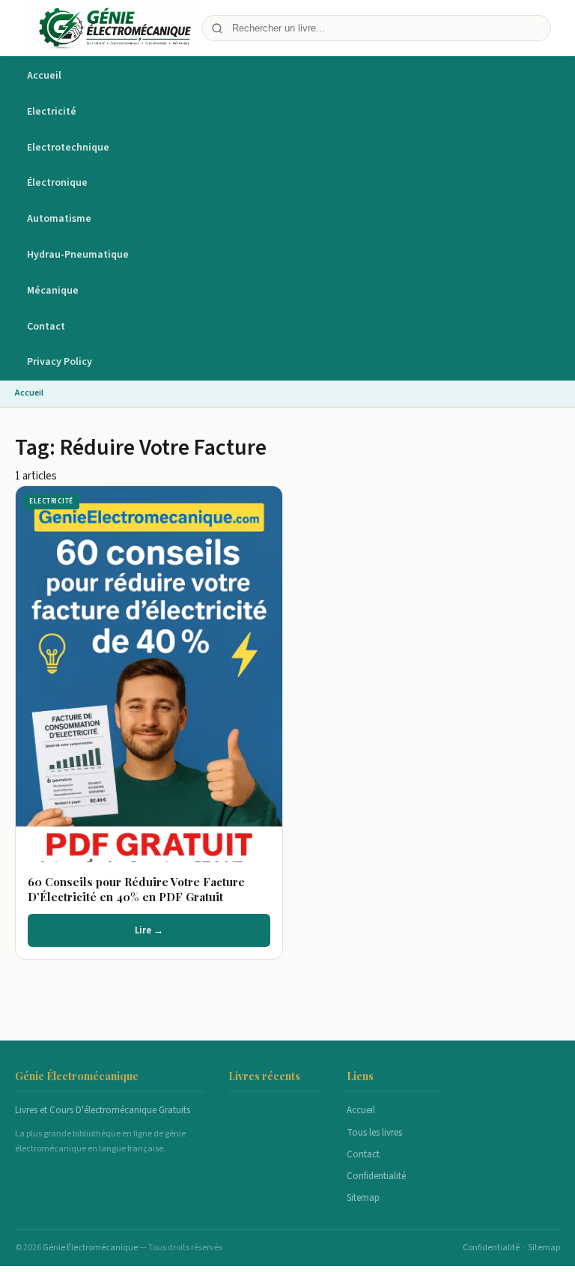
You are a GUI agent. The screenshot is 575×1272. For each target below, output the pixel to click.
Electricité (51, 111)
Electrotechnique (68, 147)
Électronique (57, 182)
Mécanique (53, 290)
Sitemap (363, 1198)
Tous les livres (374, 1132)
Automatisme (59, 218)
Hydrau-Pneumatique (78, 254)
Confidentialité (376, 1176)
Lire (156, 673)
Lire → (149, 930)
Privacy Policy (59, 361)
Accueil (44, 75)
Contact (46, 326)
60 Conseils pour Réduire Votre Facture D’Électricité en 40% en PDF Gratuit (136, 889)
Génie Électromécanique (91, 1247)
